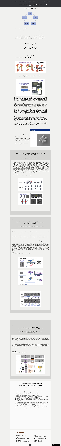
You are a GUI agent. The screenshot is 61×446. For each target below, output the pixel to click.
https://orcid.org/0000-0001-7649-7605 (40, 436)
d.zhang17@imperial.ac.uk (22, 435)
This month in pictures (22, 140)
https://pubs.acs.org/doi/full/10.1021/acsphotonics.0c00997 (21, 253)
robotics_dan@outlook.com (38, 441)
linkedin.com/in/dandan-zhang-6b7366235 (22, 438)
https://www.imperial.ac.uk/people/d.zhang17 (22, 441)
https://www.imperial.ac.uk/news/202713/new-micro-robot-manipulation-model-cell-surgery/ (30, 208)
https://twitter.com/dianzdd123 (41, 438)
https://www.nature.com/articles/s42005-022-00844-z (19, 352)
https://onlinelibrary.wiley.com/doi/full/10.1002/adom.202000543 (22, 175)
